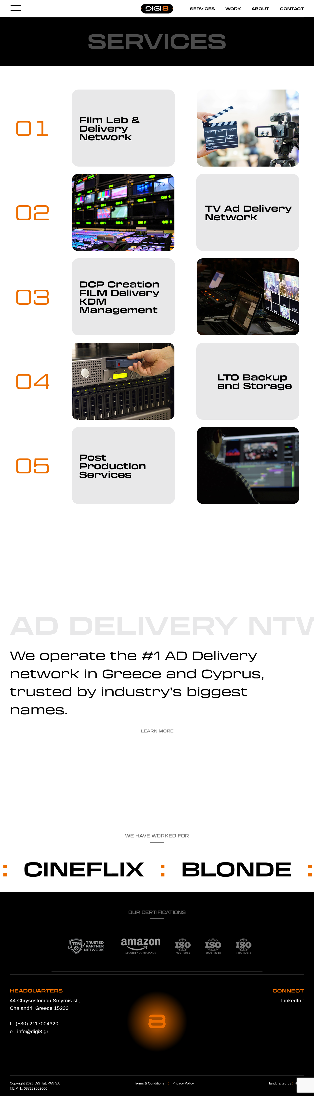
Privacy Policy (183, 1083)
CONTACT (292, 8)
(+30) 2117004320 (37, 1023)
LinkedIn (292, 1000)
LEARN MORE (157, 731)
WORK (233, 8)
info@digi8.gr (32, 1031)
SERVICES (202, 8)
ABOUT (260, 8)
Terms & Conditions (149, 1083)
